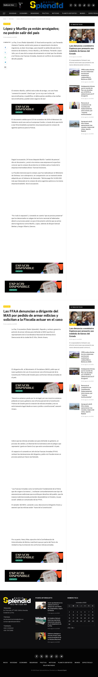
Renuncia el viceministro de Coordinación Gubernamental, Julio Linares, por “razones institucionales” (86, 108)
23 (69, 621)
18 (77, 618)
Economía (23, 13)
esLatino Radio (49, 665)
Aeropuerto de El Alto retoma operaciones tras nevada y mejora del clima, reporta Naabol (87, 126)
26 (81, 621)
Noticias (55, 13)
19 (81, 618)
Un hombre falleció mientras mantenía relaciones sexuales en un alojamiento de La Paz (54, 622)
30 (69, 624)
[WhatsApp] (5, 57)
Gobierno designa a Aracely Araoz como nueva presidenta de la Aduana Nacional (54, 636)
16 (69, 618)
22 (92, 618)
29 (93, 621)
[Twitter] (5, 52)
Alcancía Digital (62, 670)
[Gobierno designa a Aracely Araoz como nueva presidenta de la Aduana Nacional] (40, 636)
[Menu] (4, 13)
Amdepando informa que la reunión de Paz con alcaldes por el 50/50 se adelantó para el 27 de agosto (88, 91)
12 (81, 615)
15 (92, 615)
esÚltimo (73, 42)
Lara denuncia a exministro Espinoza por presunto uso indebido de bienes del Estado (81, 50)
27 (85, 621)
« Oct (69, 628)
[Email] (5, 67)
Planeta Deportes (69, 13)
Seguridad (35, 13)
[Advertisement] (41, 75)
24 (73, 621)
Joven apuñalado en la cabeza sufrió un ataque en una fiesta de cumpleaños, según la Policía (55, 606)
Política (45, 13)
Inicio (5, 662)
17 (73, 618)
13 (85, 615)
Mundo (82, 13)
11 (77, 615)
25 (77, 621)
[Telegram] (5, 62)
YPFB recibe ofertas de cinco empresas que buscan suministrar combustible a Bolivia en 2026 (87, 74)
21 (88, 618)
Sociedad (12, 13)
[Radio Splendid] (46, 5)
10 (73, 615)
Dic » (72, 628)
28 (89, 621)
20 (85, 618)
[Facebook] (5, 47)
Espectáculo (87, 662)
